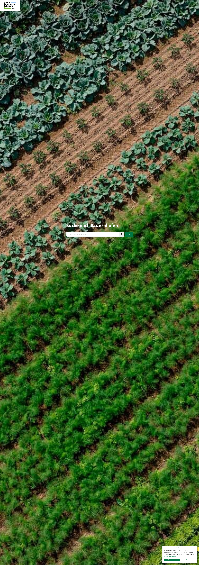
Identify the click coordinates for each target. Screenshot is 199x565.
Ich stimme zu (171, 559)
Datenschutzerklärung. (170, 556)
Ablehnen (188, 559)
